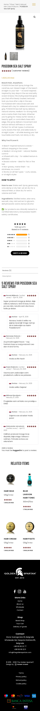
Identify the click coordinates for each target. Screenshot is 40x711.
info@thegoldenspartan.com (20, 652)
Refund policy (21, 680)
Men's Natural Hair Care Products (15, 5)
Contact (20, 610)
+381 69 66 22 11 (20, 649)
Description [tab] (6, 276)
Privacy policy (21, 676)
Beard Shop (20, 620)
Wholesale (20, 607)
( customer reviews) (20, 70)
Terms (21, 673)
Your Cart (20, 623)
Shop (12, 4)
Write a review (20, 253)
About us (20, 604)
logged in (17, 450)
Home (6, 4)
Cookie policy (21, 684)
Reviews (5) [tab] (6, 270)
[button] (35, 17)
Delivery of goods (20, 627)
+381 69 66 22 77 (20, 646)
